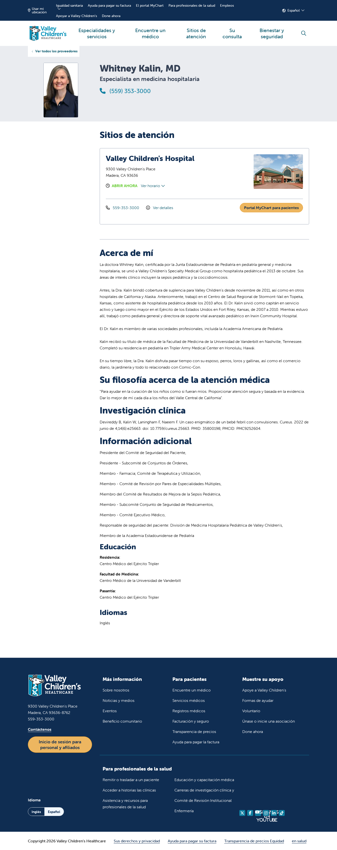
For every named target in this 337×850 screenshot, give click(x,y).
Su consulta (232, 33)
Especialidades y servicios (96, 33)
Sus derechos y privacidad (137, 840)
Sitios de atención (196, 33)
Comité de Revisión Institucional (203, 800)
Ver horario (151, 185)
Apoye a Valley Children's (264, 690)
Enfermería (184, 810)
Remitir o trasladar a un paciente (131, 779)
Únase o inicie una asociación (268, 721)
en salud (299, 840)
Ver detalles (162, 207)
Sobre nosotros (116, 690)
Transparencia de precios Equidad (254, 840)
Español (293, 10)
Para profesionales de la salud (191, 5)
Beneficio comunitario (122, 721)
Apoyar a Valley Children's (76, 16)
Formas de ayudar (257, 700)
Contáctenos (39, 729)
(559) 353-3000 (129, 91)
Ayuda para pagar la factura (195, 741)
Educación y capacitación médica (204, 779)
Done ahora (111, 16)
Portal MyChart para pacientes (271, 207)
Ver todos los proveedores (56, 51)
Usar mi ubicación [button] (39, 10)
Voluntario (251, 710)
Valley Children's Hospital (150, 158)
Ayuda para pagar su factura (109, 5)
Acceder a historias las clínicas (129, 790)
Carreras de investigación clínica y (204, 790)
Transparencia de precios (194, 731)
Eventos (110, 710)
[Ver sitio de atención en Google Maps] (226, 171)
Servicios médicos (188, 700)
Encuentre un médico (150, 33)
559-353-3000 (126, 207)
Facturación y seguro (190, 721)
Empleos (227, 5)
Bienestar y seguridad (272, 33)
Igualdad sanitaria (69, 5)
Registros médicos (188, 710)
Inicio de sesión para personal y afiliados (60, 744)
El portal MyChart (150, 5)
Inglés (36, 812)
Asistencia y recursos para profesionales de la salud (125, 803)
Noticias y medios (118, 700)
